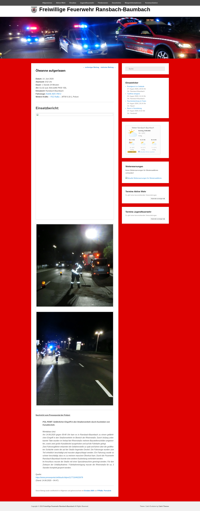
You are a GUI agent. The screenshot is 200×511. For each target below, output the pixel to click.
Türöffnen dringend (133, 94)
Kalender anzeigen (157, 198)
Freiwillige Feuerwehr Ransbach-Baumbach (94, 9)
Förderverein (103, 3)
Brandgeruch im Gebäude (135, 86)
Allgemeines (47, 3)
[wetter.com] (132, 152)
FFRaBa (100, 491)
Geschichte (116, 3)
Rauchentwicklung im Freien (136, 101)
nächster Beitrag (108, 67)
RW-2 (58, 94)
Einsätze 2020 (89, 491)
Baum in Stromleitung (134, 108)
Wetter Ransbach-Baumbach (143, 128)
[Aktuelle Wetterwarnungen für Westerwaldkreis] (143, 178)
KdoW (48, 94)
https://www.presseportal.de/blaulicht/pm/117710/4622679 (59, 477)
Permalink (107, 491)
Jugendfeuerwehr (87, 3)
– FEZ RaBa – (55, 97)
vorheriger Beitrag (91, 67)
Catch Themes (164, 506)
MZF (54, 94)
